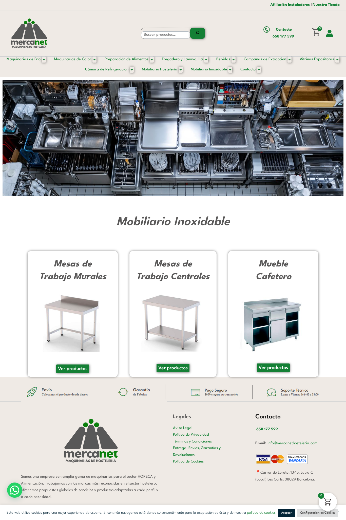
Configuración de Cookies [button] (317, 512)
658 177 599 (283, 36)
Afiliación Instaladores (290, 5)
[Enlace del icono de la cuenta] (329, 33)
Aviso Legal (182, 428)
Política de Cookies (188, 462)
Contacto (284, 30)
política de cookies (261, 513)
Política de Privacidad (191, 435)
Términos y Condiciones (192, 442)
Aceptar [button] (286, 512)
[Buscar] (197, 33)
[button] (14, 490)
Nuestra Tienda (326, 5)
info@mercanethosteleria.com (292, 443)
